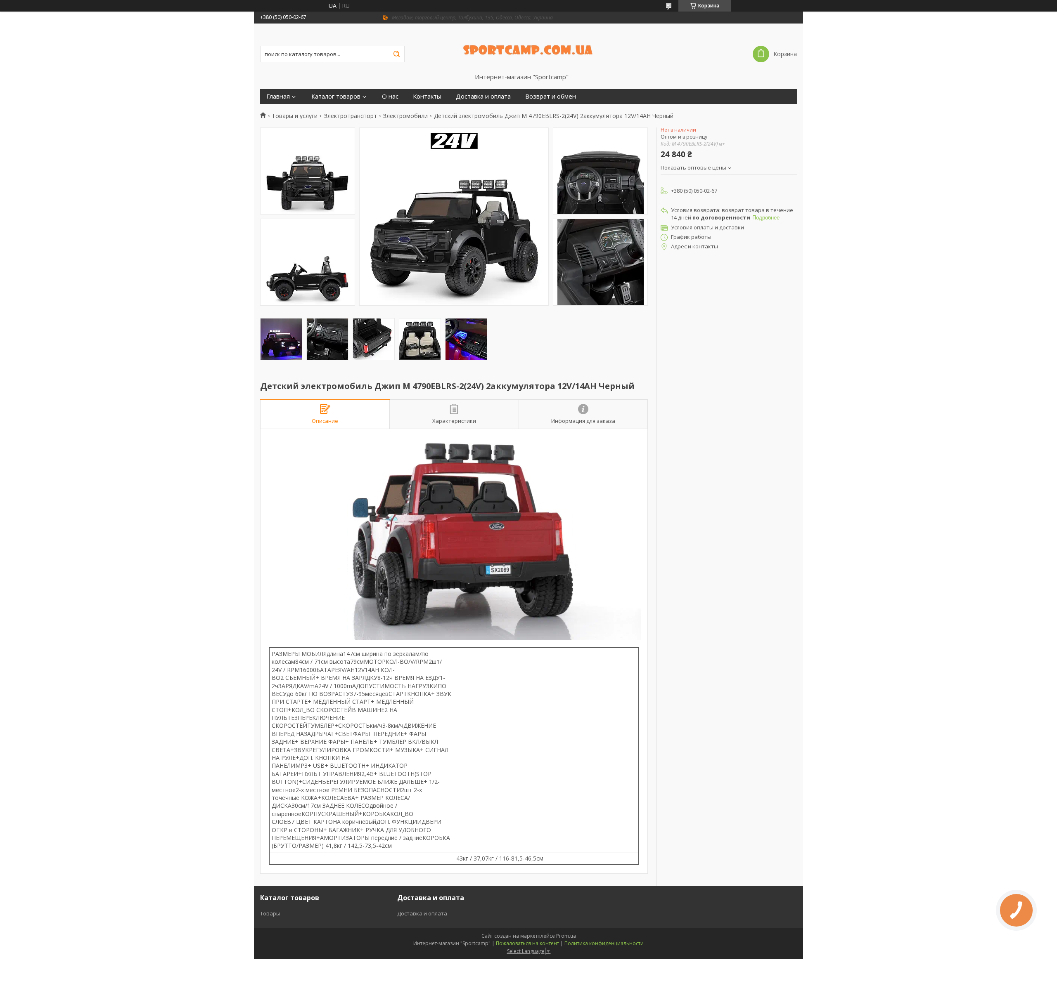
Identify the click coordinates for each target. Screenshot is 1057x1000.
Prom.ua (566, 935)
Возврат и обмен (550, 96)
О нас (390, 96)
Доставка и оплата (483, 96)
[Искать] (396, 54)
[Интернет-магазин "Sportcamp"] (528, 48)
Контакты (427, 96)
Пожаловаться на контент (527, 943)
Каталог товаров (335, 96)
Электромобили (405, 116)
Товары (270, 913)
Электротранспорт (350, 116)
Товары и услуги (295, 116)
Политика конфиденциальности (604, 943)
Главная (278, 96)
